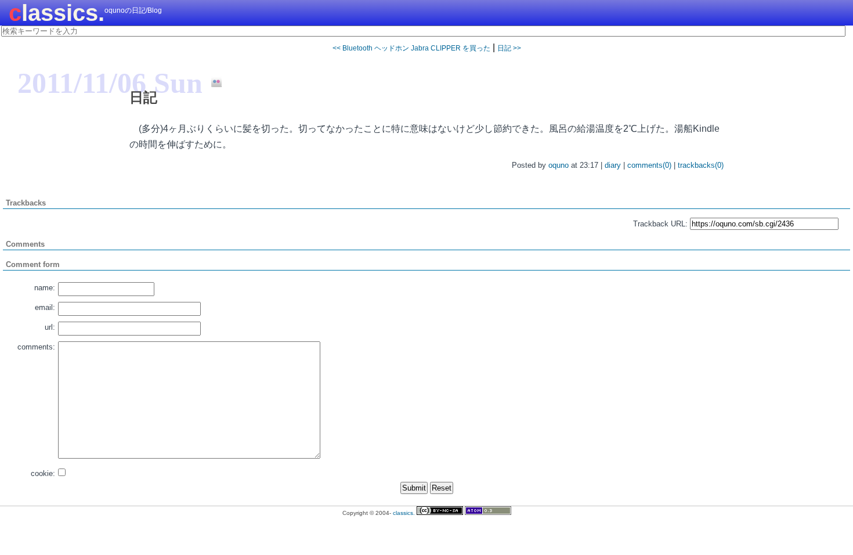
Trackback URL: (660, 223)
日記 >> (509, 48)
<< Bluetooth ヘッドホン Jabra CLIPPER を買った (411, 48)
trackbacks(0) (701, 165)
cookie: (43, 473)
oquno (558, 165)
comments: (36, 347)
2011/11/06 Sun (110, 83)
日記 (143, 97)
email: (45, 307)
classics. (56, 13)
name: (44, 287)
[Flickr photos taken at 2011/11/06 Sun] (212, 82)
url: (50, 327)
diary (613, 165)
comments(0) (649, 165)
